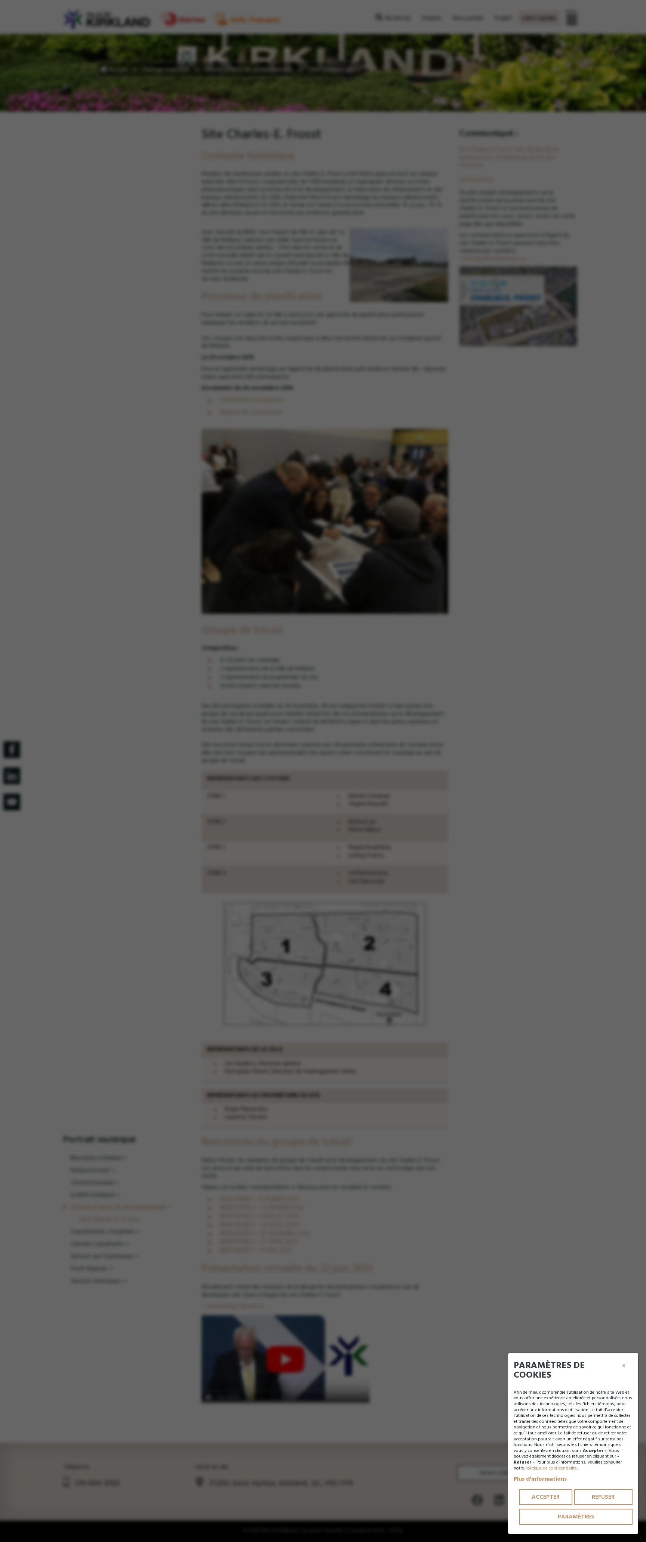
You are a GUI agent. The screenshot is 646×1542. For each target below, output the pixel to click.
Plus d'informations (540, 1479)
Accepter (546, 1497)
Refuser (603, 1497)
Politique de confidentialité (551, 1468)
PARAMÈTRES (576, 1516)
